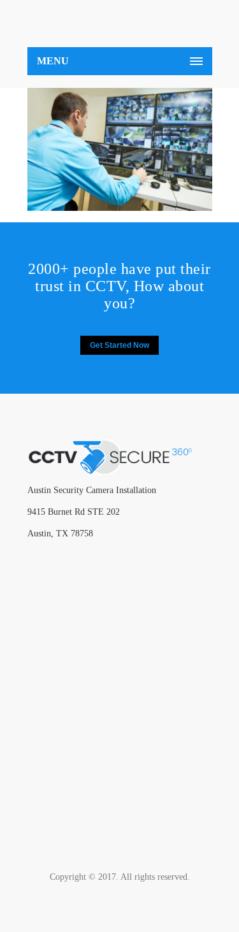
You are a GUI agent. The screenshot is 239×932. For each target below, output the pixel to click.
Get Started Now (119, 345)
